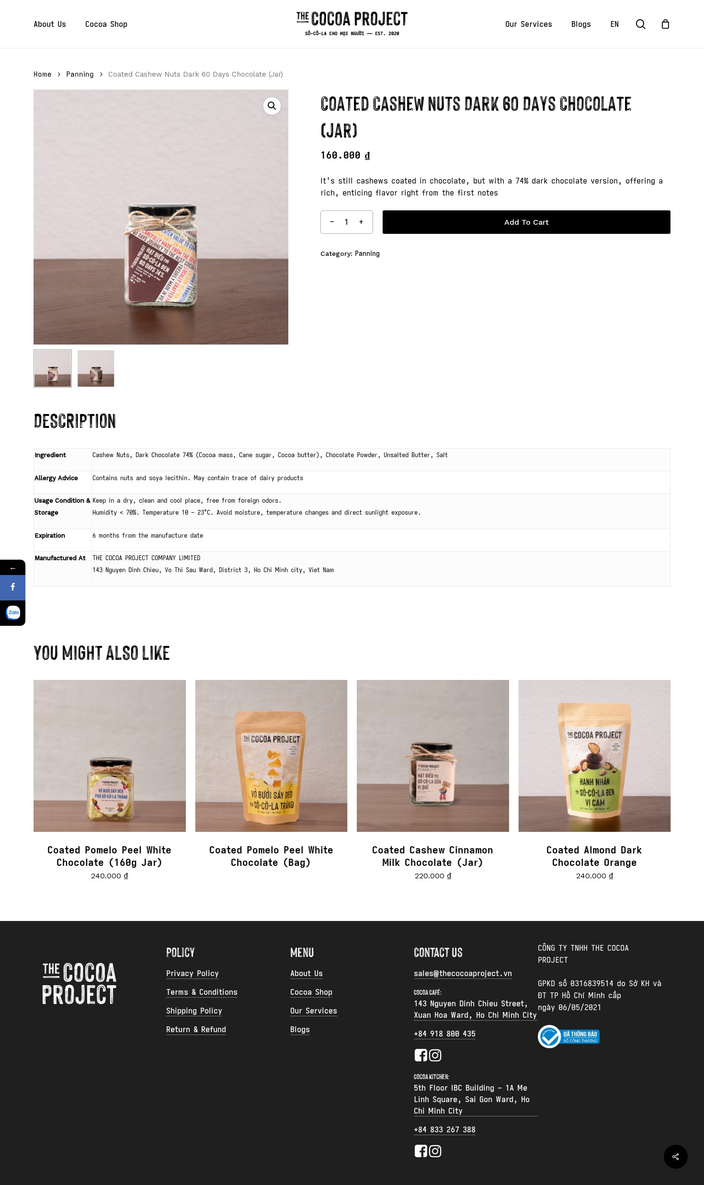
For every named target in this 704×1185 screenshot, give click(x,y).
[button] (272, 106)
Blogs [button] (300, 1029)
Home (43, 74)
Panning (80, 74)
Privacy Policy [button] (192, 973)
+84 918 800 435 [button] (445, 1033)
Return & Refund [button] (196, 1029)
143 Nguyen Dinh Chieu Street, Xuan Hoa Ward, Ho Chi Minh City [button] (475, 1009)
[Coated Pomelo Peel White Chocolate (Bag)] (271, 756)
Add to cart (526, 222)
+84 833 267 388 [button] (445, 1129)
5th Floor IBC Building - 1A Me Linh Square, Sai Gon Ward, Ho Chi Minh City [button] (472, 1099)
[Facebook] (12, 587)
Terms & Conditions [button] (202, 992)
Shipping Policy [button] (194, 1010)
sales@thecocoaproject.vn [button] (463, 973)
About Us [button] (306, 973)
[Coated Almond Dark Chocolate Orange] (595, 756)
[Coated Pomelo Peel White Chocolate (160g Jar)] (110, 756)
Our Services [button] (313, 1010)
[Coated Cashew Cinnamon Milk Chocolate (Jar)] (433, 756)
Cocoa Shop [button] (311, 992)
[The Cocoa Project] (12, 613)
